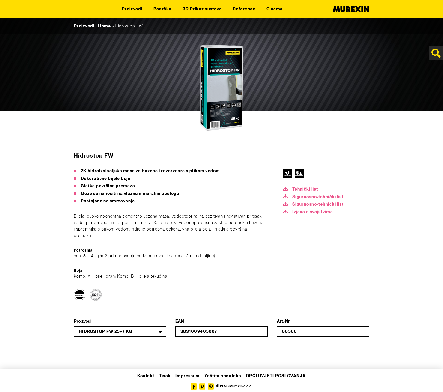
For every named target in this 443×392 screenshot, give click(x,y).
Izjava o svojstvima (312, 212)
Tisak (165, 376)
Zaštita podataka (222, 376)
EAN (179, 321)
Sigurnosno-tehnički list (318, 197)
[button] (10, 382)
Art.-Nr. (283, 321)
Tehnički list (305, 189)
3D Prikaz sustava (202, 9)
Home (104, 26)
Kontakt (145, 376)
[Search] (436, 53)
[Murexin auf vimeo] (202, 386)
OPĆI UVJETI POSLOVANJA (276, 376)
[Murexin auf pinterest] (211, 386)
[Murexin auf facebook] (194, 386)
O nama (274, 9)
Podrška (162, 9)
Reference (244, 9)
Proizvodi (132, 9)
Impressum (187, 376)
